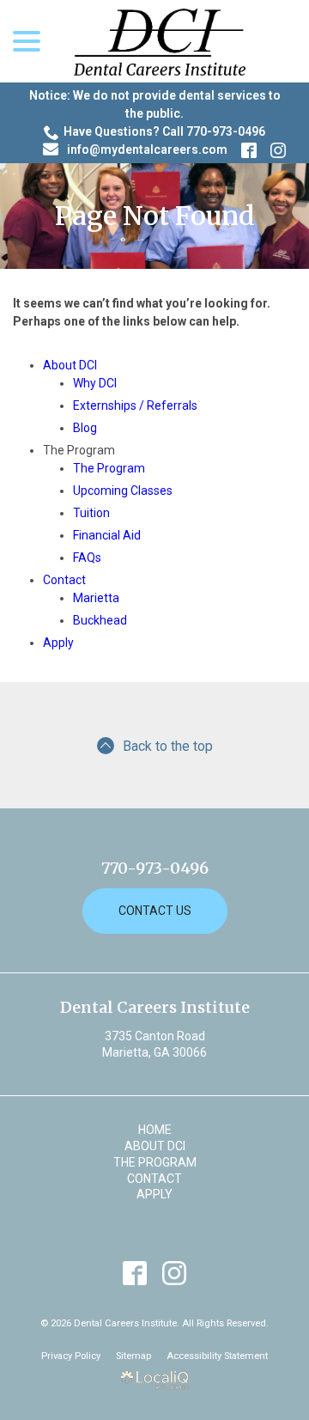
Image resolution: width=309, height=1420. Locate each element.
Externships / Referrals (135, 405)
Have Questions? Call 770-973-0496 (164, 131)
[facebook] (135, 1272)
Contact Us (154, 910)
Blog (85, 428)
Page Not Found (155, 216)
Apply (58, 642)
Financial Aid (107, 535)
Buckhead (100, 620)
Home (155, 1130)
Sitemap (133, 1356)
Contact (64, 580)
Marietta (96, 598)
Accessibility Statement (217, 1356)
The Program (109, 468)
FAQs (87, 557)
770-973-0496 (155, 868)
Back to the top (168, 746)
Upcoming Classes (123, 490)
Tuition (91, 513)
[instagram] (174, 1272)
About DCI (70, 365)
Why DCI (95, 383)
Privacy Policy (70, 1356)
